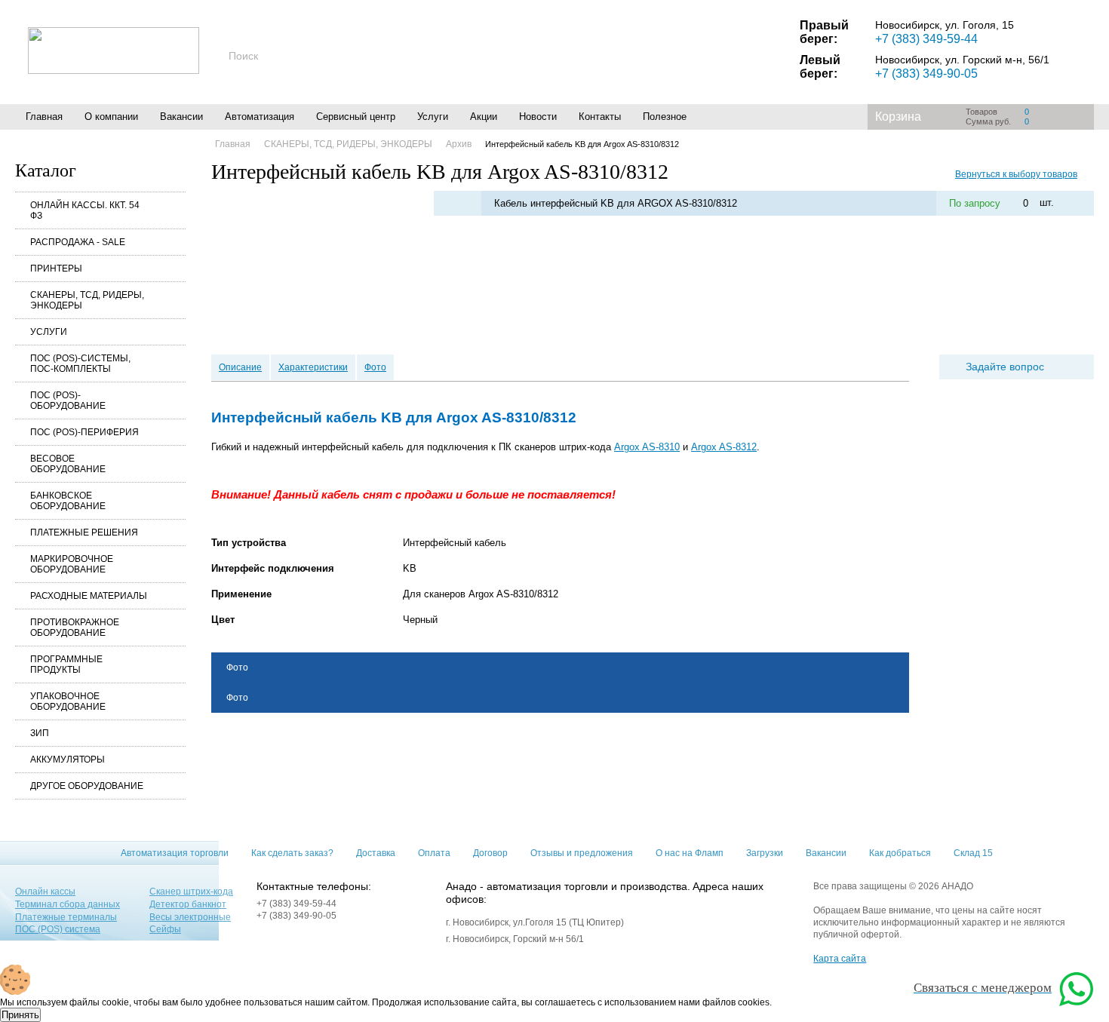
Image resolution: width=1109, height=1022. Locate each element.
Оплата (434, 853)
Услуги (432, 116)
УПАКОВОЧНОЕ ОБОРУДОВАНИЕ (68, 701)
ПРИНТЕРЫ (56, 268)
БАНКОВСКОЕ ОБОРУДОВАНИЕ (68, 500)
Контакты (600, 116)
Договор (490, 853)
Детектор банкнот (187, 904)
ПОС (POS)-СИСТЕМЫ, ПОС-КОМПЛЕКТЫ (80, 363)
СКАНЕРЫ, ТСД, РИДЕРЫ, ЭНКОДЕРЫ (87, 300)
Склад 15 (973, 853)
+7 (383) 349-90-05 (926, 73)
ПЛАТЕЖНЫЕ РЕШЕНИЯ (84, 532)
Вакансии (181, 116)
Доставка (375, 853)
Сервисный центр (355, 116)
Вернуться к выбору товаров (1016, 174)
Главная (44, 116)
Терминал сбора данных (67, 904)
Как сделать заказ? (292, 853)
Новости (538, 116)
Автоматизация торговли (175, 853)
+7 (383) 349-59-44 (926, 38)
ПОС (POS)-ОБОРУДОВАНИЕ (68, 400)
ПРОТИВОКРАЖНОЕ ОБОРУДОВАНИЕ (74, 627)
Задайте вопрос (1005, 367)
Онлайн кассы (45, 891)
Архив (459, 144)
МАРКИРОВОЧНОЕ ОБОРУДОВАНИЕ (71, 564)
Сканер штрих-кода (191, 891)
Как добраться (900, 853)
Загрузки (764, 853)
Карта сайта (839, 958)
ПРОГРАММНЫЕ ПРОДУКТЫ (66, 664)
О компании (111, 116)
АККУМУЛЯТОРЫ (67, 759)
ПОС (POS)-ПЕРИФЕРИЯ (84, 432)
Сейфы (165, 929)
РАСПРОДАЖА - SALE (77, 242)
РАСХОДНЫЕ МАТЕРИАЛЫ (88, 596)
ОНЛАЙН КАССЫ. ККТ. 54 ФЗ (85, 210)
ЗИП (39, 733)
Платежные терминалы (66, 917)
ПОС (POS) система (57, 929)
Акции (483, 116)
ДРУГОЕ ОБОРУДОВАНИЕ (86, 786)
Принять (20, 1014)
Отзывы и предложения (581, 853)
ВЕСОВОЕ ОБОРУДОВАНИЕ (68, 463)
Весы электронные (190, 917)
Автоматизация (259, 116)
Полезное (665, 116)
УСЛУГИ (48, 332)
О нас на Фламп (689, 853)
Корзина (898, 116)
